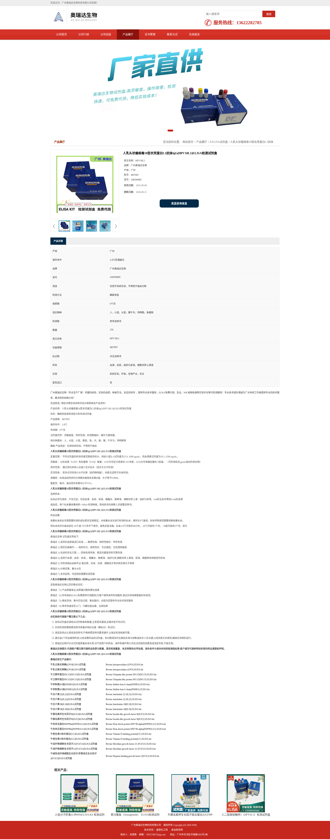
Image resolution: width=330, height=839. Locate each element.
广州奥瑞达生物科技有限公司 (146, 826)
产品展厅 (128, 34)
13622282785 (249, 22)
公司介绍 (83, 34)
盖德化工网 (162, 831)
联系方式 (172, 34)
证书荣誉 (150, 34)
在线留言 (194, 34)
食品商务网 (177, 831)
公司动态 (105, 34)
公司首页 (61, 34)
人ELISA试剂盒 (218, 143)
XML (194, 826)
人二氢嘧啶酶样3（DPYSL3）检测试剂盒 (246, 816)
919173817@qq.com (156, 836)
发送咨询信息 (179, 205)
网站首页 (188, 143)
